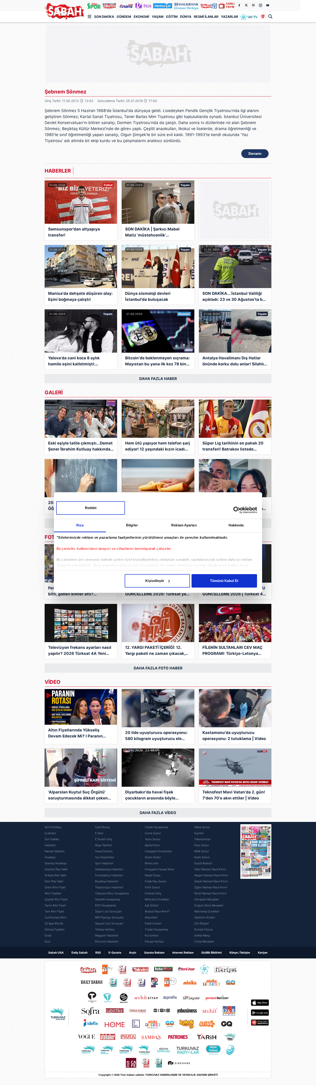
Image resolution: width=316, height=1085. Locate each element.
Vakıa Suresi (202, 827)
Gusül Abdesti (203, 863)
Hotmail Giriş (153, 893)
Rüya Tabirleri (103, 845)
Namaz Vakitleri (55, 851)
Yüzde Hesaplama (156, 827)
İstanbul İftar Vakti (56, 869)
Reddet (90, 508)
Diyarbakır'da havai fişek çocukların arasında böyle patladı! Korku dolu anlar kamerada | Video (150, 795)
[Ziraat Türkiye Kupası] (263, 16)
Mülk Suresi (201, 851)
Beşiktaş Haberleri (106, 881)
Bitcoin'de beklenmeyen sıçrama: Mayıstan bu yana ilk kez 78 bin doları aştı (157, 361)
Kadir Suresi (202, 857)
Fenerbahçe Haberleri (109, 875)
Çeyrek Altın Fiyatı (56, 899)
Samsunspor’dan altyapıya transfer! (74, 232)
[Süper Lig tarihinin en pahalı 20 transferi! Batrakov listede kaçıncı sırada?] (235, 419)
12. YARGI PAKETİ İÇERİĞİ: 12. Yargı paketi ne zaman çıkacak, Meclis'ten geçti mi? (155, 650)
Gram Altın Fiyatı (55, 887)
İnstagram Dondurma (158, 851)
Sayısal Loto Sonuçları (109, 923)
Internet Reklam (183, 952)
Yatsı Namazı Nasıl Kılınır (210, 869)
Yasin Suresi (152, 839)
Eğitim (172, 17)
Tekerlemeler (202, 839)
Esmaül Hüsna (203, 929)
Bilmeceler (151, 863)
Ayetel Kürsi (152, 845)
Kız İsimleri (151, 935)
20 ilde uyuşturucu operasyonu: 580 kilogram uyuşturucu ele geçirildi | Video (156, 736)
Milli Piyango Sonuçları (109, 917)
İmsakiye (50, 857)
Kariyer (263, 952)
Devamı (254, 153)
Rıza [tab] (80, 525)
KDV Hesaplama (105, 905)
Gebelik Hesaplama (107, 899)
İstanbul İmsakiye (56, 863)
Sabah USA (56, 952)
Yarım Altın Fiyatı (55, 905)
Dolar (48, 935)
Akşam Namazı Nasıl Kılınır (211, 875)
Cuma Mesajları (204, 941)
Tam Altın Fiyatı (54, 911)
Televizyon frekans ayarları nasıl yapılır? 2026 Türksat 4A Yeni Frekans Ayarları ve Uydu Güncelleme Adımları (79, 650)
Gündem (124, 17)
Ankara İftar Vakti (55, 875)
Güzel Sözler (153, 857)
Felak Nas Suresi (155, 881)
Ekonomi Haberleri (106, 941)
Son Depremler (104, 857)
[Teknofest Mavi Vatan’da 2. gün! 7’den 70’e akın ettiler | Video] (235, 768)
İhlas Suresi (201, 845)
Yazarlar (229, 17)
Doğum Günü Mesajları (208, 905)
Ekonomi (141, 17)
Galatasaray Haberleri (109, 869)
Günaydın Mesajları (206, 899)
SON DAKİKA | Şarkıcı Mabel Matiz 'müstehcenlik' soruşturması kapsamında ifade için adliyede (156, 232)
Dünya (185, 17)
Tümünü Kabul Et (224, 581)
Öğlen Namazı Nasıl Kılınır (210, 887)
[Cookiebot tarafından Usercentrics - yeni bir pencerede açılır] (237, 510)
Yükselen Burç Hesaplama (112, 893)
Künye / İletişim (239, 952)
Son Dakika (104, 17)
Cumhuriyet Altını (56, 917)
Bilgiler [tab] (132, 525)
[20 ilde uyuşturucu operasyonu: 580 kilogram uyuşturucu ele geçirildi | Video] (158, 708)
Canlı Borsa (102, 827)
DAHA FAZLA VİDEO (158, 812)
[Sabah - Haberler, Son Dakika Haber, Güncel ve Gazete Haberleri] (64, 11)
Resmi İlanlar (206, 17)
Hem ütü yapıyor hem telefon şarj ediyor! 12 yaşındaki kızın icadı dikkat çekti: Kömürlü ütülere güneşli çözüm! (157, 446)
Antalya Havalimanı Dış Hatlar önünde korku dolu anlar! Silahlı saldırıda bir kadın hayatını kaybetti (233, 361)
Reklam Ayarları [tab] (184, 525)
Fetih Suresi (152, 887)
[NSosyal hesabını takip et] (253, 5)
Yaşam (158, 17)
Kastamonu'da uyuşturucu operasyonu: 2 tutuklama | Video (234, 735)
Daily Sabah (79, 952)
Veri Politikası (53, 827)
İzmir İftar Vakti (54, 881)
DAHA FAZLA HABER (158, 378)
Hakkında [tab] (236, 525)
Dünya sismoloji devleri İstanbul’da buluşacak (147, 296)
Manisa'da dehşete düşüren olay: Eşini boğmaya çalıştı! (80, 296)
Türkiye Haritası (105, 929)
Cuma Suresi (153, 833)
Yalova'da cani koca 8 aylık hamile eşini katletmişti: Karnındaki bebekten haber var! (79, 361)
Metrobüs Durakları (157, 899)
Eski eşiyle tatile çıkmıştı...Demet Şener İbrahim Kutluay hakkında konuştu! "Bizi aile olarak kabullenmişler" (80, 446)
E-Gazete (114, 952)
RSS (98, 952)
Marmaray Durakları (206, 911)
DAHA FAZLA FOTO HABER (158, 668)
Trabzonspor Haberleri (109, 887)
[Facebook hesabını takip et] (239, 5)
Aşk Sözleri (152, 905)
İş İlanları (50, 833)
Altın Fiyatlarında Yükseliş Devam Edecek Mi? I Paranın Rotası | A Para (75, 733)
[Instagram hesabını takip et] (260, 5)
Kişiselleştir (154, 581)
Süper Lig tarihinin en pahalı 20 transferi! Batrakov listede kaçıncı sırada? (232, 446)
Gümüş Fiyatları (55, 929)
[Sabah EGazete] (255, 884)
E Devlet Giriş (103, 839)
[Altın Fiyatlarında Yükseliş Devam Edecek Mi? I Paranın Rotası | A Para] (81, 707)
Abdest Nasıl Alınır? (157, 911)
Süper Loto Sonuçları (108, 911)
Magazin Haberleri (106, 935)
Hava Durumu (104, 851)
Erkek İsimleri (153, 923)
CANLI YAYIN (230, 5)
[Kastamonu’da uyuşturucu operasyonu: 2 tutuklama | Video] (235, 708)
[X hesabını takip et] (246, 5)
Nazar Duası (153, 875)
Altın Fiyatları (53, 893)
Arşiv (132, 952)
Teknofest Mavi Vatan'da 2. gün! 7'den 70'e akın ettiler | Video (233, 795)
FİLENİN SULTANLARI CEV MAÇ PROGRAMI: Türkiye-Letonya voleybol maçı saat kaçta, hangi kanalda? (232, 650)
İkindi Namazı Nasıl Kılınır (210, 893)
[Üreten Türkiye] (186, 5)
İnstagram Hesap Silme (159, 869)
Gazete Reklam (154, 952)
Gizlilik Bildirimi (211, 952)
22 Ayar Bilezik (54, 923)
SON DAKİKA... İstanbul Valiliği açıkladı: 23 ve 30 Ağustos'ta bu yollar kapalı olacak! (233, 296)
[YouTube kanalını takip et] (267, 5)
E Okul (99, 833)
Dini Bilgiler (201, 923)
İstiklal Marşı (202, 935)
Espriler (199, 833)
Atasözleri (151, 917)
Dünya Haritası (154, 941)
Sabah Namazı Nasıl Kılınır (211, 881)
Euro (47, 941)
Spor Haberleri (104, 863)
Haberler (50, 845)
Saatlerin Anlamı (204, 917)
